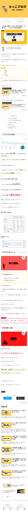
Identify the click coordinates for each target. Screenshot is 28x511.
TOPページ (5, 241)
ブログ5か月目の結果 (12, 118)
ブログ (3, 391)
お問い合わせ (20, 506)
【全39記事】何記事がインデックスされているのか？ (13, 243)
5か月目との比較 (12, 122)
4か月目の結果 (5, 246)
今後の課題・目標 (11, 127)
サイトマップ (20, 504)
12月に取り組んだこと (12, 126)
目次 (12, 115)
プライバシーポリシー (7, 506)
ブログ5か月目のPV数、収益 (15, 120)
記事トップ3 (11, 124)
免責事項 (7, 504)
